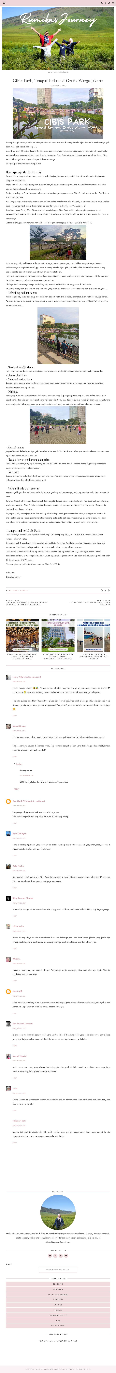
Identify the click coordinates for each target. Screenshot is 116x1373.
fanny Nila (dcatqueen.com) (27, 676)
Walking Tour (58, 1326)
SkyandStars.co (83, 1369)
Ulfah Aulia (18, 926)
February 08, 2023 (19, 681)
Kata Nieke (18, 865)
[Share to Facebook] (101, 590)
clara (15, 1088)
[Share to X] (105, 590)
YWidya (17, 958)
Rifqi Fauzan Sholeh (23, 898)
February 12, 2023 (19, 806)
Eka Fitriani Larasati (23, 1023)
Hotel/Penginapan (58, 1294)
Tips (58, 1321)
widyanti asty (19, 1120)
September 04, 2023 (26, 775)
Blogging (58, 1284)
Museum (58, 1310)
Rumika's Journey (50, 1369)
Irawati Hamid (19, 1055)
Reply (15, 716)
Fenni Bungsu (19, 833)
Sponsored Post (58, 1315)
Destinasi (13, 590)
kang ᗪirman (19, 726)
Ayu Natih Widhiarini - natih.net (29, 801)
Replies (19, 764)
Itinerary (58, 1300)
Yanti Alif (17, 991)
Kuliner (58, 1305)
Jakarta (23, 590)
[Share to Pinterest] (109, 590)
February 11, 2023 (19, 731)
